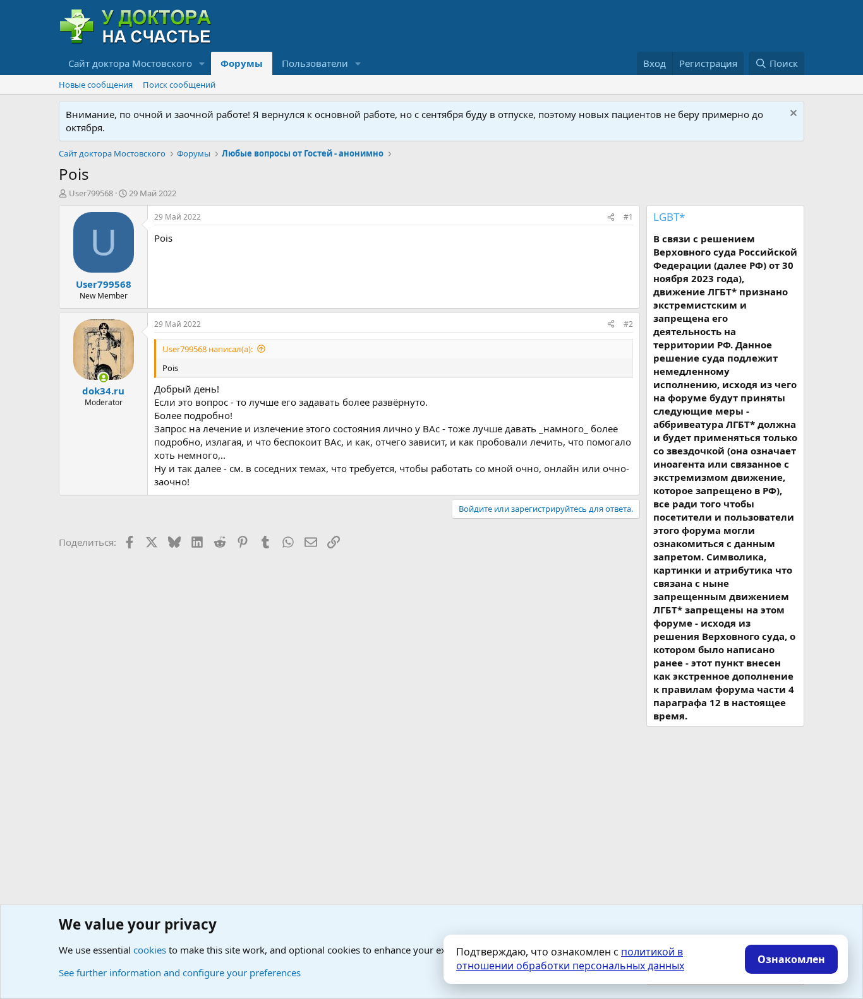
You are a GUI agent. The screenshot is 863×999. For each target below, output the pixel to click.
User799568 (91, 193)
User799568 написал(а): (207, 349)
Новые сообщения (96, 84)
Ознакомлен (791, 959)
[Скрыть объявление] (792, 114)
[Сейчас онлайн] (103, 378)
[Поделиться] (611, 217)
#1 (628, 216)
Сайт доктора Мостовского (130, 63)
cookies (149, 949)
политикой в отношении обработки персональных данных (570, 958)
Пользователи (315, 63)
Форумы (241, 63)
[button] (202, 63)
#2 (628, 324)
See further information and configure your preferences (180, 972)
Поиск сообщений (179, 84)
